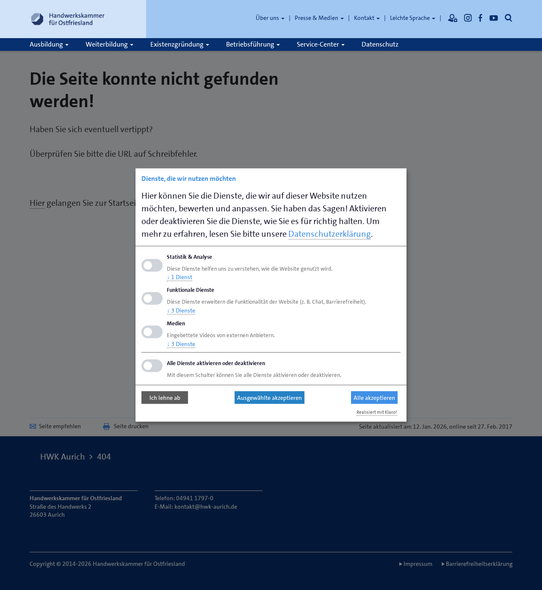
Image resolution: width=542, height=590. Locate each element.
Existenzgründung (177, 44)
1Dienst (179, 277)
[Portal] (452, 18)
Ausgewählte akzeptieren (269, 398)
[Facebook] (480, 18)
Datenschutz (380, 44)
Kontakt (365, 18)
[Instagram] (468, 18)
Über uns (268, 18)
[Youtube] (493, 18)
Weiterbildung (107, 44)
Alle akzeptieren (374, 398)
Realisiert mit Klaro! (377, 412)
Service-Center (318, 44)
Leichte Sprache (410, 18)
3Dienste (181, 310)
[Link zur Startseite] (68, 19)
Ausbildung (47, 44)
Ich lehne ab (164, 398)
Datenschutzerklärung (329, 233)
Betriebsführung (251, 44)
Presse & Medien (317, 18)
